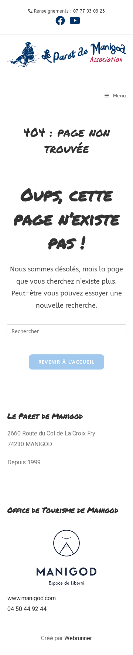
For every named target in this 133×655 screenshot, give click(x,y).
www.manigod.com (31, 598)
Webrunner (78, 638)
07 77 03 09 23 (89, 11)
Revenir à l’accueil (66, 362)
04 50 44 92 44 (27, 608)
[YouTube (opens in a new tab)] (73, 20)
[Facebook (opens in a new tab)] (60, 20)
